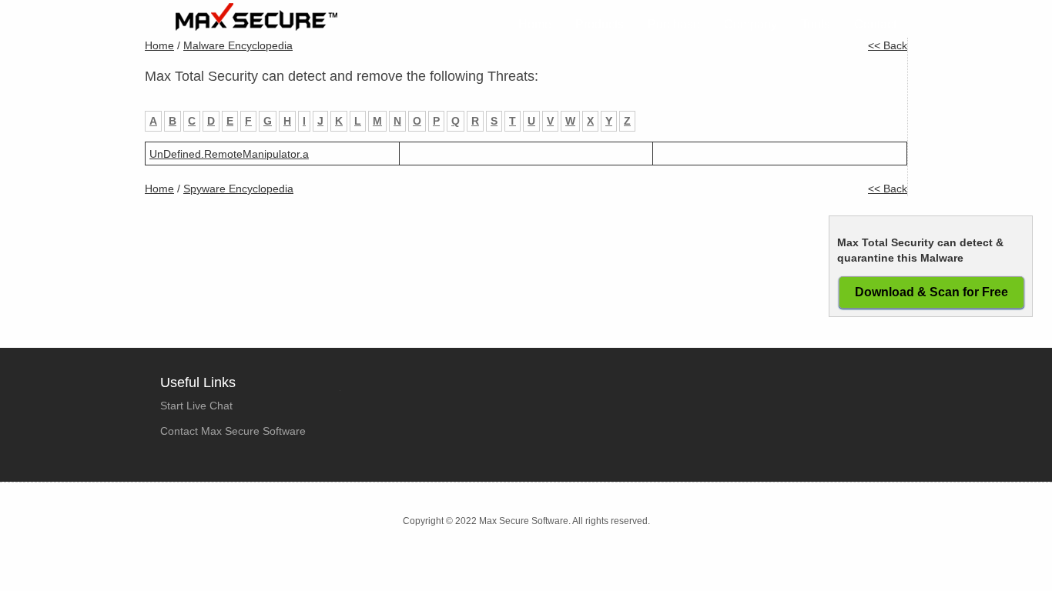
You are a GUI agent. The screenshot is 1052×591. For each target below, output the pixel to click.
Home (534, 24)
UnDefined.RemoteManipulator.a (229, 154)
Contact (875, 24)
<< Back (887, 45)
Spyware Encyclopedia (238, 188)
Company (750, 24)
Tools (815, 24)
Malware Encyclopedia (238, 45)
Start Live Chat (196, 405)
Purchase (674, 24)
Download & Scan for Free (931, 292)
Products (599, 24)
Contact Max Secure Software (233, 431)
